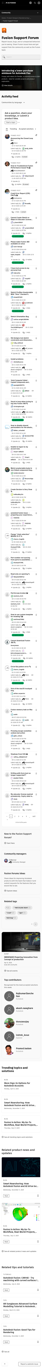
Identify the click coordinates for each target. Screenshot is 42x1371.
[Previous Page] (7, 816)
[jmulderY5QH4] (7, 774)
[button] (36, 218)
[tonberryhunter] (7, 469)
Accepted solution (18, 236)
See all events (12, 971)
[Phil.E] (7, 136)
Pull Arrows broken (18, 593)
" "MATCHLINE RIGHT (21, 908)
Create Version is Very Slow (21, 489)
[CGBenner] (6, 860)
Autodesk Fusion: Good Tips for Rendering (19, 1331)
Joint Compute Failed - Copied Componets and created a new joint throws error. (21, 383)
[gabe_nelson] (7, 732)
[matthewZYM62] (7, 616)
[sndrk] (7, 711)
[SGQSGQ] (7, 514)
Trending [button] (13, 129)
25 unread (25, 184)
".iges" (21, 913)
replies (18, 157)
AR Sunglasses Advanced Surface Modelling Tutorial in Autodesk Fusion (20, 1306)
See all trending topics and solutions (18, 1137)
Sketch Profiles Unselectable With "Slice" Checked (22, 293)
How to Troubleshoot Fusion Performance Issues (22, 167)
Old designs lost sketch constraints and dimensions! (22, 339)
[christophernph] (7, 403)
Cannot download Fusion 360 (20, 641)
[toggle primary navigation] (4, 3)
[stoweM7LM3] (7, 294)
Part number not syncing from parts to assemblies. (21, 559)
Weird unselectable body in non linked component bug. (21, 469)
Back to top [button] (5, 1364)
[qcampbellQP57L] (7, 381)
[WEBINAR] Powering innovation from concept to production (21, 958)
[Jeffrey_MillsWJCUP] (7, 755)
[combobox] (21, 57)
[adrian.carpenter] (7, 690)
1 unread (23, 212)
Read (6, 1196)
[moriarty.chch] (7, 594)
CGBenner (12, 860)
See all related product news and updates (20, 1251)
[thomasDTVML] (7, 559)
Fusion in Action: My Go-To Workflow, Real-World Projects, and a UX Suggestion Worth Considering (20, 1123)
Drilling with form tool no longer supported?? (21, 774)
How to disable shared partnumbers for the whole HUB (21, 427)
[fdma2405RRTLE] (7, 575)
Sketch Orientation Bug (20, 316)
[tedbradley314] (7, 491)
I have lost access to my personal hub (20, 269)
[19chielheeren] (7, 360)
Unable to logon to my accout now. (19, 448)
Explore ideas (12, 891)
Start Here (11, 843)
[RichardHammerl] (7, 164)
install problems (17, 359)
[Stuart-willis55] (7, 448)
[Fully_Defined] (7, 339)
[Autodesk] (11, 3)
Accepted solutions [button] (26, 129)
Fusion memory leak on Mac (22, 709)
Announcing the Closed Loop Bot (22, 139)
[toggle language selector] (30, 3)
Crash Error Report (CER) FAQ (20, 194)
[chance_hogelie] (7, 535)
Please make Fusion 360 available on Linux (20, 243)
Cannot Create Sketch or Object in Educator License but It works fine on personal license (21, 220)
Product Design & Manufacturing (18, 18)
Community (6, 12)
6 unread (24, 157)
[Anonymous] (7, 642)
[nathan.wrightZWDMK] (7, 318)
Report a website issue (29, 1364)
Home (4, 18)
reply (17, 212)
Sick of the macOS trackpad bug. (21, 689)
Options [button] (18, 122)
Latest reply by (16, 148)
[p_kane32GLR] (7, 219)
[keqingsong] (7, 191)
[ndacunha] (7, 269)
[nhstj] (7, 795)
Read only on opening (19, 574)
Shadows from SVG (18, 754)
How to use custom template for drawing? (22, 615)
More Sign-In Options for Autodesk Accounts (17, 1084)
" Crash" (9, 913)
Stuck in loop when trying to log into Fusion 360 (22, 402)
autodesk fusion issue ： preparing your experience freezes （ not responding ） (22, 515)
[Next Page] (7, 819)
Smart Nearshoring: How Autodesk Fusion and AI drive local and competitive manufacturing (19, 1103)
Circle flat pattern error (20, 666)
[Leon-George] (7, 243)
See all (6, 1352)
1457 (34, 816)
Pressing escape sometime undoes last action (21, 732)
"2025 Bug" (9, 918)
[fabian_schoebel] (7, 427)
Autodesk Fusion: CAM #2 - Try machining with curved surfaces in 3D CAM (21, 1280)
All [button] (7, 129)
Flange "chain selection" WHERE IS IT (20, 535)
